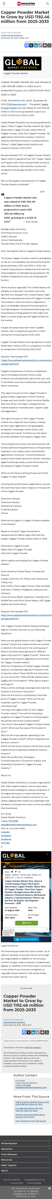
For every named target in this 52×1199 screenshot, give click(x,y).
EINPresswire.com (16, 104)
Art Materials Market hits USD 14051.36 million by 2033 (29, 1109)
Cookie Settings (34, 1183)
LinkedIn (5, 832)
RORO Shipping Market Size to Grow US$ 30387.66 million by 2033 (32, 1103)
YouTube (5, 843)
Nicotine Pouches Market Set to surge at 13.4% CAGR (30, 1116)
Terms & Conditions (12, 1180)
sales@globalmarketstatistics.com (19, 825)
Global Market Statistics (12, 35)
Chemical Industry (32, 1047)
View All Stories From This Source (30, 1121)
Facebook (6, 839)
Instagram (6, 835)
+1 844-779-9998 (9, 821)
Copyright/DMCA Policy (34, 1180)
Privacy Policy (17, 1183)
